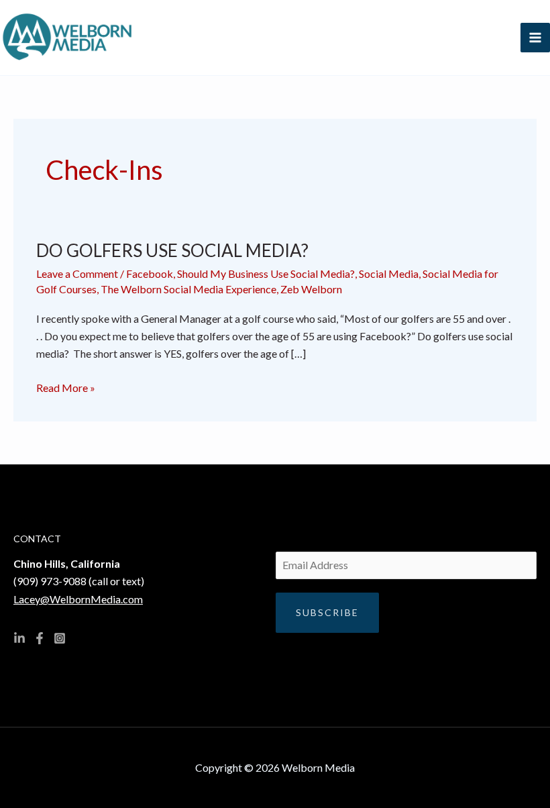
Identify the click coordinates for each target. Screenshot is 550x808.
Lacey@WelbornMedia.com (78, 599)
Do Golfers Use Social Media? (172, 250)
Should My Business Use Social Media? (266, 273)
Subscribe (327, 612)
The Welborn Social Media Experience (188, 289)
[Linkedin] (19, 638)
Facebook (149, 273)
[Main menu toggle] (535, 37)
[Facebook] (40, 638)
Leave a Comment (77, 273)
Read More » (65, 386)
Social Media (389, 273)
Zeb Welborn (311, 289)
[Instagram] (60, 638)
